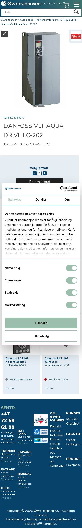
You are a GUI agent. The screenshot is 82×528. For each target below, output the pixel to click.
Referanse (57, 435)
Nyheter (56, 431)
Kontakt (55, 426)
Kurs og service (55, 441)
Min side (72, 419)
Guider (70, 440)
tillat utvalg (41, 336)
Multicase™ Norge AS (41, 524)
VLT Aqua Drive (67, 19)
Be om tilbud (39, 181)
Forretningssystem (19, 519)
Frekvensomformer (46, 19)
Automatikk (26, 19)
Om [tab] (67, 199)
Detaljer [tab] (41, 199)
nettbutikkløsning (50, 519)
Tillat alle (41, 323)
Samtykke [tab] (15, 199)
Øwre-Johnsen (9, 19)
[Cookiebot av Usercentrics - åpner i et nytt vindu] (60, 188)
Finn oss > (7, 461)
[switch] (71, 280)
